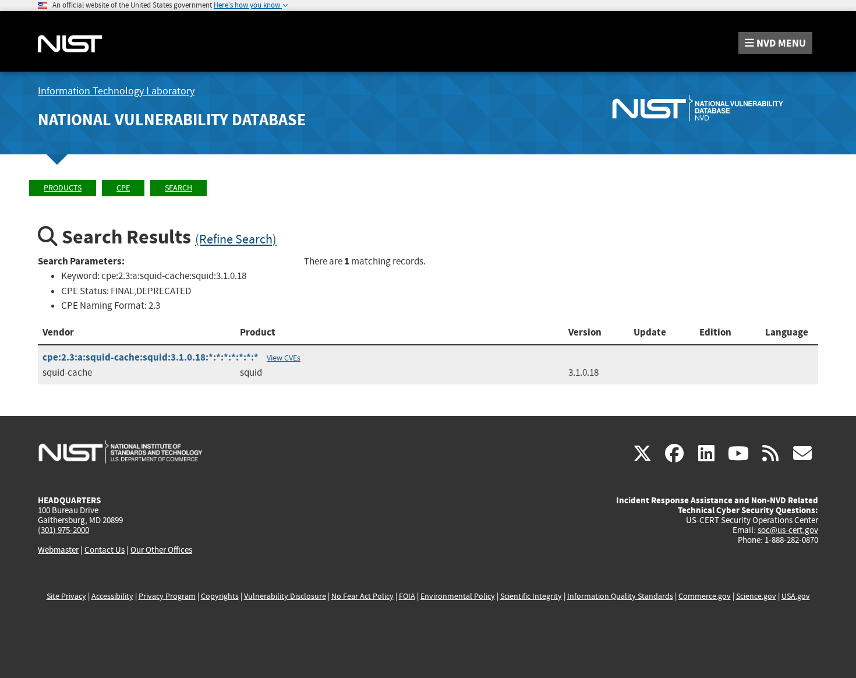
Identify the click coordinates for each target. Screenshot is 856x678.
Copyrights (220, 596)
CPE (123, 187)
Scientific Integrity (531, 596)
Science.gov (756, 596)
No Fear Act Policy (362, 596)
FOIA (407, 596)
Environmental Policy (457, 596)
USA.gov (795, 596)
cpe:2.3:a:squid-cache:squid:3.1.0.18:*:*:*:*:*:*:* (151, 357)
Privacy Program (167, 596)
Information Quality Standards (620, 596)
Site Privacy (66, 596)
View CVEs (283, 357)
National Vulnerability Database (172, 119)
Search (178, 187)
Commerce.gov (704, 596)
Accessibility (112, 596)
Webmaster (58, 550)
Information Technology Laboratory (116, 91)
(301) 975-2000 (63, 530)
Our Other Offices (161, 550)
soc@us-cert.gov (788, 530)
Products (63, 187)
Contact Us (104, 550)
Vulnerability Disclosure (285, 596)
